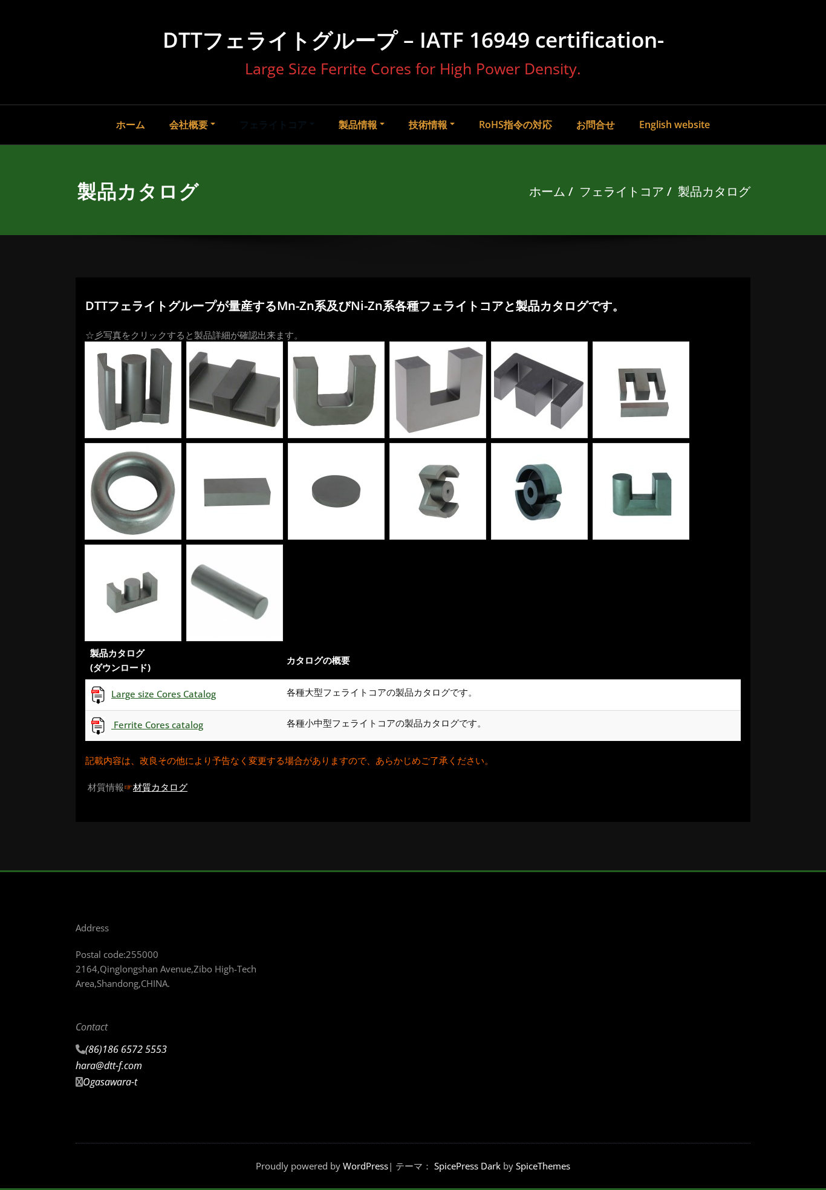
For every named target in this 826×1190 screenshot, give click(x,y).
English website (674, 124)
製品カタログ (714, 191)
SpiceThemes (541, 1166)
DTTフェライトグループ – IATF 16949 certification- (413, 39)
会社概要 (188, 124)
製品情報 (358, 124)
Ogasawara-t (110, 1081)
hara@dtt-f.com (109, 1065)
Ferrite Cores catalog (157, 725)
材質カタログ (160, 787)
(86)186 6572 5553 (126, 1049)
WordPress (365, 1166)
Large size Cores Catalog (163, 694)
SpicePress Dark (467, 1166)
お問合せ (595, 124)
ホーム (130, 124)
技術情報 (428, 124)
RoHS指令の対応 (515, 124)
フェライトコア (273, 124)
